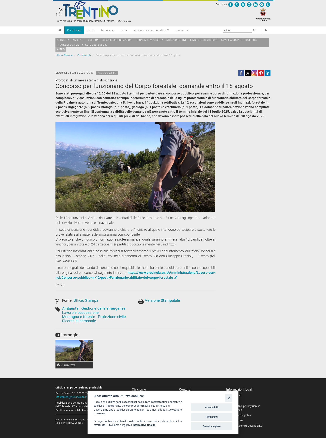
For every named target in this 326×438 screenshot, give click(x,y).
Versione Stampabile (162, 300)
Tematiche (107, 30)
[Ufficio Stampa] (93, 11)
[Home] (59, 30)
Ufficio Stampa (64, 55)
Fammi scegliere (212, 426)
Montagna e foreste (78, 316)
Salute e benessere (94, 44)
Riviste (91, 30)
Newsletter (181, 30)
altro (61, 49)
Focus (123, 30)
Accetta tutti (211, 407)
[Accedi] (266, 30)
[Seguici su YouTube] (243, 4)
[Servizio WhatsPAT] (268, 4)
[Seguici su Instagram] (249, 4)
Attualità (63, 40)
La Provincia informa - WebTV (151, 30)
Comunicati (74, 30)
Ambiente (78, 40)
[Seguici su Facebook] (230, 4)
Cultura (93, 40)
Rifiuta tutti (212, 416)
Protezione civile (68, 44)
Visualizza (68, 365)
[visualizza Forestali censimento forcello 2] (74, 350)
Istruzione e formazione (117, 40)
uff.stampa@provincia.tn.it (71, 397)
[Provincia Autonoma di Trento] (263, 14)
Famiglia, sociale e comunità (239, 40)
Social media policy (240, 415)
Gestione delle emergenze (103, 308)
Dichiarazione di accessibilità (245, 425)
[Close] (228, 398)
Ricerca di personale (79, 321)
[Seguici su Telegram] (261, 4)
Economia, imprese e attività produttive (161, 40)
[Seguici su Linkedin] (255, 4)
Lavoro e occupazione (204, 40)
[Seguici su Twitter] (236, 4)
